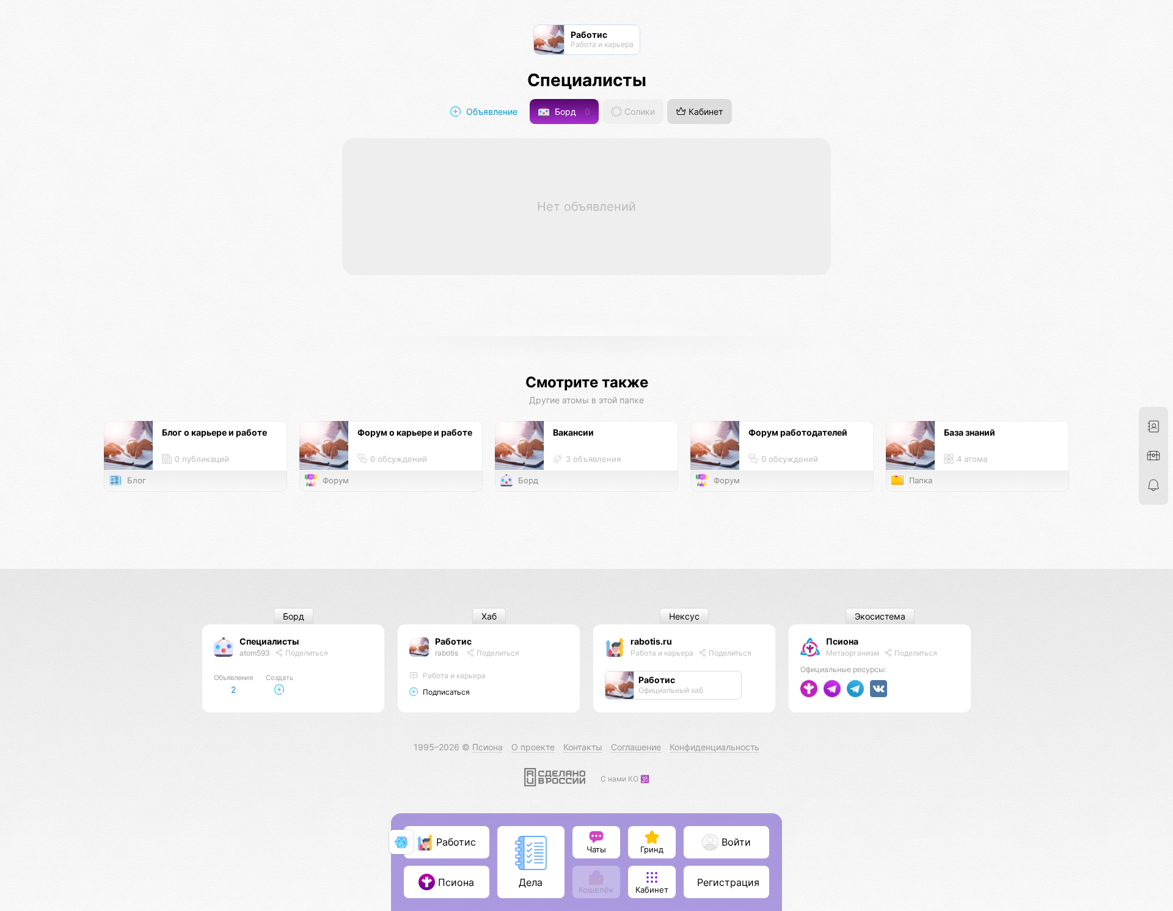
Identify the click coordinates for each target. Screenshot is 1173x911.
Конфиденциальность (714, 747)
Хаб (489, 616)
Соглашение (636, 747)
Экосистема (880, 616)
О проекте (533, 747)
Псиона (842, 641)
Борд (571, 111)
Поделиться (305, 652)
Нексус (684, 616)
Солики (638, 111)
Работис (453, 641)
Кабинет (704, 111)
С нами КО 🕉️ (625, 778)
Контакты (582, 747)
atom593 (254, 652)
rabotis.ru (651, 641)
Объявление (490, 111)
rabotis (446, 652)
